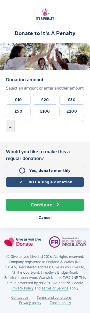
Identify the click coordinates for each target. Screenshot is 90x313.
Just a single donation (50, 182)
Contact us (19, 297)
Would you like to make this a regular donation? (38, 155)
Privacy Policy (23, 288)
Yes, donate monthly (50, 170)
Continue (41, 205)
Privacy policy (30, 302)
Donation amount (25, 79)
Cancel (45, 217)
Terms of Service (55, 288)
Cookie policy (60, 302)
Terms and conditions (54, 297)
